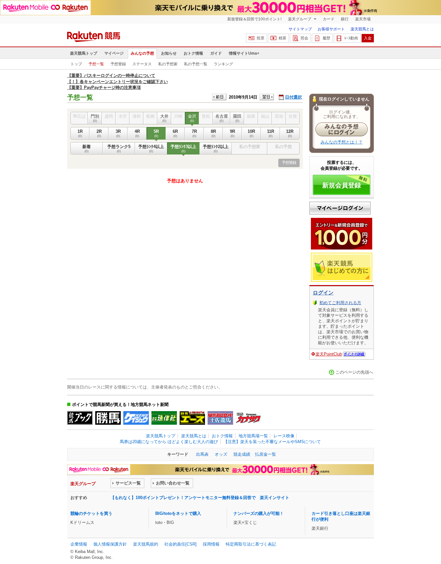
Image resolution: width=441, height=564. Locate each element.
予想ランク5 (118, 148)
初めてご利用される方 (340, 302)
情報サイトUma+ (244, 53)
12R (289, 133)
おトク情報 (193, 53)
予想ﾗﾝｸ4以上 (151, 148)
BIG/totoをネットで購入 (178, 513)
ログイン (323, 292)
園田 (237, 118)
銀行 (345, 19)
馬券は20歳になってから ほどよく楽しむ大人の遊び (169, 441)
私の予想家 (168, 64)
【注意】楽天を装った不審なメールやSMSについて (272, 441)
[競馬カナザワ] (248, 418)
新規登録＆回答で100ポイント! (254, 19)
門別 (95, 118)
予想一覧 (96, 64)
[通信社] (164, 418)
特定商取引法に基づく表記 (251, 544)
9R (232, 133)
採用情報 (211, 544)
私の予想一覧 (195, 64)
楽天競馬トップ (83, 53)
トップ (76, 64)
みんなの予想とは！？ (342, 142)
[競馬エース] (192, 418)
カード (328, 19)
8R (213, 133)
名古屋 (221, 118)
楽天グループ (300, 19)
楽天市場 (363, 19)
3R (118, 133)
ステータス (142, 64)
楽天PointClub (328, 354)
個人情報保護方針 (110, 544)
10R (251, 133)
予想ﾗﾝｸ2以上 (216, 148)
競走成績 (241, 454)
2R (99, 133)
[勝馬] (108, 418)
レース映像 (283, 435)
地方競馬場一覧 (253, 435)
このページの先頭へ (354, 372)
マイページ (114, 53)
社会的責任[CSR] (180, 544)
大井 (164, 118)
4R (137, 133)
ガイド (216, 53)
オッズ (221, 454)
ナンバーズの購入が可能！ (258, 513)
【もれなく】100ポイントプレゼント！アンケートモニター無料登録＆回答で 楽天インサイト (199, 497)
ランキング (223, 64)
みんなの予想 (142, 53)
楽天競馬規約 (145, 544)
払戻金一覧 (265, 454)
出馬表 (202, 454)
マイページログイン (340, 208)
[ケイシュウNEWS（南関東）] (136, 418)
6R (175, 133)
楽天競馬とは (362, 29)
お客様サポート (331, 29)
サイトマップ (300, 29)
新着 (86, 148)
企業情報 (78, 544)
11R (270, 133)
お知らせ (169, 53)
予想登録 (118, 64)
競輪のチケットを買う (91, 513)
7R (194, 133)
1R (80, 133)
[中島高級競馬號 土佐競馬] (220, 418)
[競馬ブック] (80, 418)
